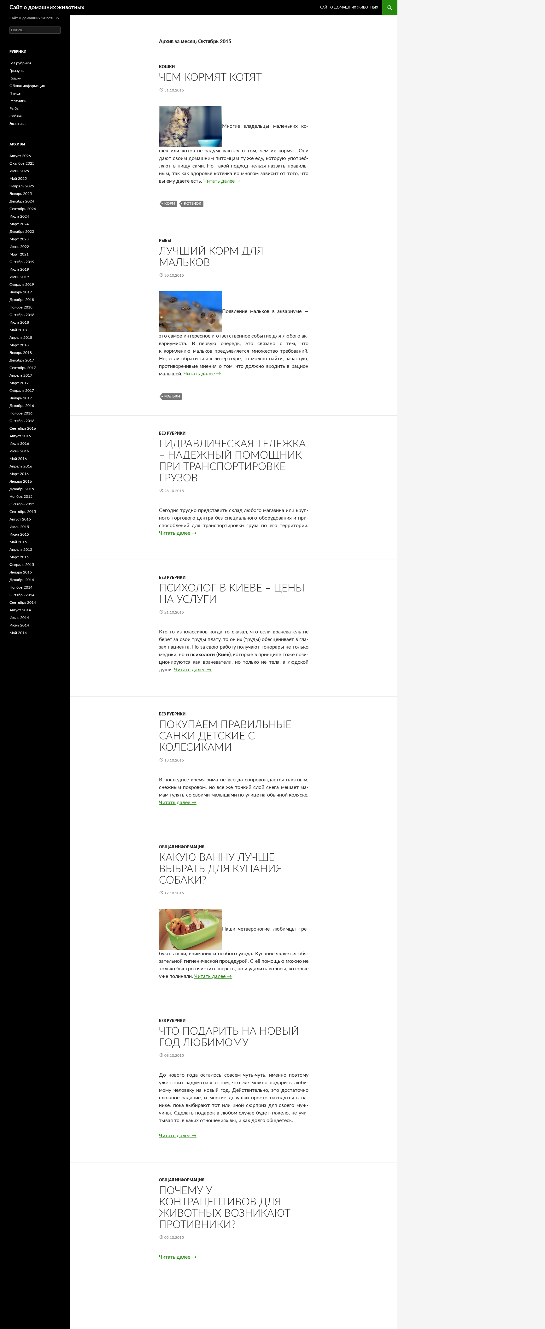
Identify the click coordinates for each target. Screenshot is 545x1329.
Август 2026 (20, 156)
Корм (169, 203)
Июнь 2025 (19, 171)
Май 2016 (18, 459)
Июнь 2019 (19, 277)
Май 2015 (18, 542)
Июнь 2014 (19, 625)
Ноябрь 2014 (20, 587)
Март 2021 (19, 254)
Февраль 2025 (21, 186)
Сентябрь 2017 (22, 368)
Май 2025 (18, 178)
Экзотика (17, 124)
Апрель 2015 (20, 549)
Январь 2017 (20, 398)
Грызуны (17, 71)
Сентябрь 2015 (22, 512)
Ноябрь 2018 (20, 307)
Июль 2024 (19, 216)
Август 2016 (20, 436)
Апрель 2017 (20, 375)
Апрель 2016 (20, 466)
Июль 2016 (19, 443)
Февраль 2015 (21, 565)
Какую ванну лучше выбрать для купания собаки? (220, 868)
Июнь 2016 (19, 451)
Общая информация (181, 847)
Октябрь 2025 (21, 163)
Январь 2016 (20, 481)
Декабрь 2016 (21, 406)
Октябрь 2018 (21, 315)
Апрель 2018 (20, 337)
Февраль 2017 (21, 390)
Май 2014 (18, 633)
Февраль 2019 (21, 284)
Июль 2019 (19, 269)
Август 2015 (20, 519)
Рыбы (165, 241)
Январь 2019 (20, 292)
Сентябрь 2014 (22, 602)
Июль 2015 (19, 527)
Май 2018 (18, 330)
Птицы (15, 93)
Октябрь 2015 (21, 504)
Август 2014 (20, 610)
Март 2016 (19, 474)
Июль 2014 (19, 618)
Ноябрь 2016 (20, 413)
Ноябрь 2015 (20, 496)
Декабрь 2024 (21, 201)
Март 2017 (19, 383)
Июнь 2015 (19, 534)
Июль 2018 (19, 322)
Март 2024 (19, 224)
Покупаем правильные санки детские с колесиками (225, 736)
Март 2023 (19, 239)
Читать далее (222, 181)
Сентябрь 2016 (22, 428)
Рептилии (17, 101)
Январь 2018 (20, 353)
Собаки (15, 116)
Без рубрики (172, 433)
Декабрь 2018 (21, 300)
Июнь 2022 (19, 247)
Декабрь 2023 (21, 231)
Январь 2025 (20, 194)
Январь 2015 (20, 572)
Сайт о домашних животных (46, 7)
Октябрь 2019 (21, 262)
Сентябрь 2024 (22, 209)
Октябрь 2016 (21, 421)
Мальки (172, 396)
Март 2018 (19, 345)
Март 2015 (19, 557)
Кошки (167, 67)
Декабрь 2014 (21, 580)
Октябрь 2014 (21, 595)
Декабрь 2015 (21, 489)
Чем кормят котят (210, 77)
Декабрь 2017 (21, 360)
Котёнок (192, 203)
